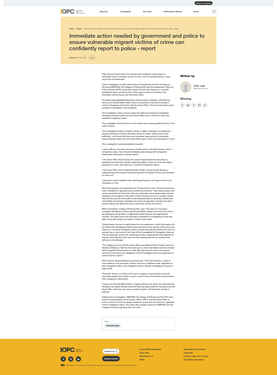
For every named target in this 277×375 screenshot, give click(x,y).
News (196, 11)
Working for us (146, 356)
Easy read (144, 352)
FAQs (142, 359)
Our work (147, 11)
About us (104, 11)
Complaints (125, 11)
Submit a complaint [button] (203, 3)
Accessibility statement (150, 349)
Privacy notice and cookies (196, 356)
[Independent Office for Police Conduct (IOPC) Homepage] (71, 349)
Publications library (173, 11)
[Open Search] (215, 11)
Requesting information (194, 349)
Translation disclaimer (194, 359)
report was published (115, 100)
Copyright (188, 352)
